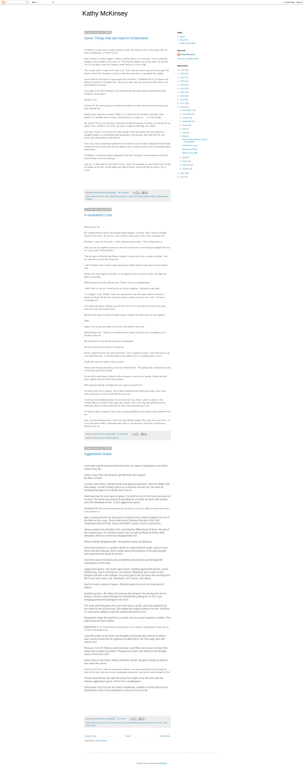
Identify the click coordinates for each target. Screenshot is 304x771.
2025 (182, 74)
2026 (182, 70)
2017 (182, 103)
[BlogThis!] (137, 192)
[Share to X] (140, 192)
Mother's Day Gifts (190, 153)
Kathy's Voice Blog (188, 43)
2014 (182, 177)
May (184, 136)
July (184, 129)
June (184, 133)
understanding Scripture (147, 196)
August (185, 125)
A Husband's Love (98, 215)
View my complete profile (188, 59)
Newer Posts (90, 736)
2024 (182, 77)
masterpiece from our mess (152, 723)
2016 (182, 107)
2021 (182, 88)
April (184, 157)
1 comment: (122, 719)
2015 (182, 173)
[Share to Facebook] (143, 192)
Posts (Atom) (101, 741)
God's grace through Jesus (116, 723)
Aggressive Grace (98, 454)
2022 (182, 85)
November (187, 114)
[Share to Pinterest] (146, 192)
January (186, 169)
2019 (182, 96)
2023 (182, 81)
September (187, 121)
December (187, 110)
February (186, 165)
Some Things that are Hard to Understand (116, 38)
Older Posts (165, 736)
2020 (182, 92)
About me (184, 40)
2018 (182, 100)
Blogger (163, 763)
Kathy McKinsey (105, 13)
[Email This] (134, 192)
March (185, 161)
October (186, 118)
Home (128, 736)
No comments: (124, 192)
